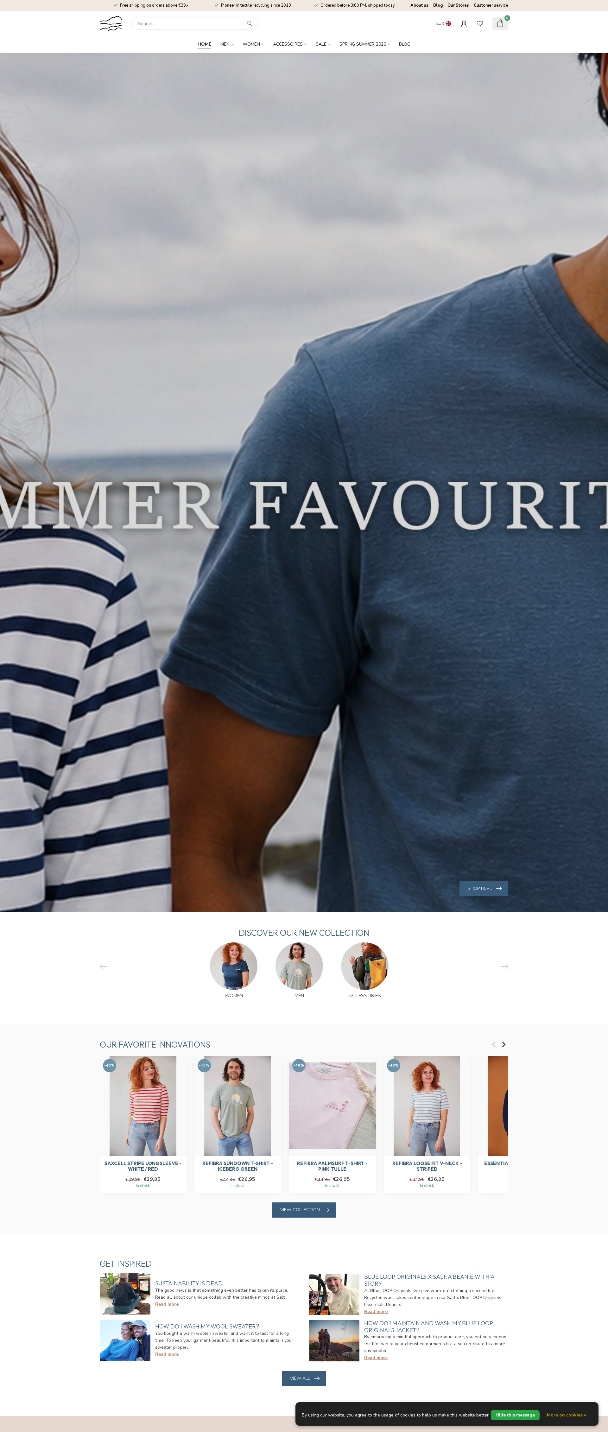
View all (300, 1378)
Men (225, 44)
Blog (438, 5)
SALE (321, 44)
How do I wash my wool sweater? (207, 1326)
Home (204, 44)
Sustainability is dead (189, 1283)
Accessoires (288, 44)
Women (251, 44)
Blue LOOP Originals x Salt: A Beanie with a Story (429, 1280)
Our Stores (458, 5)
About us (419, 5)
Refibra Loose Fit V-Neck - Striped (427, 1166)
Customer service (491, 5)
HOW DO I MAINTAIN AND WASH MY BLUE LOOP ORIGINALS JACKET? (428, 1327)
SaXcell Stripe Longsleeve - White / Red (142, 1166)
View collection (300, 1210)
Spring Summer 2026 (362, 44)
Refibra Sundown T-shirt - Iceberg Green (237, 1166)
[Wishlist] (480, 23)
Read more (167, 1304)
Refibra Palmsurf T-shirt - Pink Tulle (332, 1166)
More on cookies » (566, 1415)
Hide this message (515, 1415)
